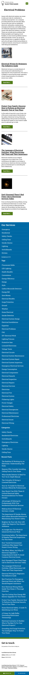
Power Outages (7, 403)
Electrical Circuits (8, 352)
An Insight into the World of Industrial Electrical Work (12, 531)
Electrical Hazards (8, 376)
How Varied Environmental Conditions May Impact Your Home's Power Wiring (12, 545)
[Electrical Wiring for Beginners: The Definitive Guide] (6, 57)
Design (4, 282)
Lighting (5, 246)
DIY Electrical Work (9, 336)
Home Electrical (7, 312)
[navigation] (27, 3)
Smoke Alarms (7, 243)
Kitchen (4, 253)
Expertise (5, 326)
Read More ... (7, 82)
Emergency (6, 229)
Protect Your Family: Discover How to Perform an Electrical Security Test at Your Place (13, 108)
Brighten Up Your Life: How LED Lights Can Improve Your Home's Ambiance (13, 524)
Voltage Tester (7, 349)
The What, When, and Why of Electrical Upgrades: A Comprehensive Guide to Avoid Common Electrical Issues (13, 553)
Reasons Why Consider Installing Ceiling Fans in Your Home (14, 470)
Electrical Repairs (8, 383)
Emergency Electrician (10, 442)
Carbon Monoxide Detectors (12, 289)
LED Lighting (6, 268)
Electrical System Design (11, 319)
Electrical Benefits (8, 299)
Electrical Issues (7, 420)
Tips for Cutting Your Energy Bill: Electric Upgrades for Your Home (14, 595)
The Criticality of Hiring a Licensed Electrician (11, 481)
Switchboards (7, 250)
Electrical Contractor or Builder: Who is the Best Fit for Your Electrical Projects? (13, 623)
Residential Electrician (10, 435)
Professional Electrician (10, 416)
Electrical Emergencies (10, 410)
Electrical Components (10, 373)
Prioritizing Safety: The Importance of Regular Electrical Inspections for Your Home (14, 537)
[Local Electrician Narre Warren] (9, 5)
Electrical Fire (7, 393)
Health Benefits (7, 272)
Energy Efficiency (8, 279)
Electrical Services (8, 386)
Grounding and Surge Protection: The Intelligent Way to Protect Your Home (13, 631)
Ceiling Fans (6, 240)
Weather (5, 309)
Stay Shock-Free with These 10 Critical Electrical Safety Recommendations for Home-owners (13, 494)
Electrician (6, 389)
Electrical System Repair (10, 359)
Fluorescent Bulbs (8, 265)
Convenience (6, 275)
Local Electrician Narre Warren (9, 665)
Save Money (6, 295)
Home (6, 668)
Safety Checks (7, 236)
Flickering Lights (8, 399)
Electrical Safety (8, 406)
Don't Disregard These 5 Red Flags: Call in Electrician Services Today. (12, 196)
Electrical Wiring (8, 423)
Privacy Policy (9, 666)
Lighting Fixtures (8, 339)
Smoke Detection (8, 315)
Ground (4, 305)
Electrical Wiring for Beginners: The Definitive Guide (14, 65)
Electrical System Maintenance (13, 356)
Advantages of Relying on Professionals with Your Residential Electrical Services (13, 503)
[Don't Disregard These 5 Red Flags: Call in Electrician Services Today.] (6, 188)
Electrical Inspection (9, 379)
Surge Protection (8, 302)
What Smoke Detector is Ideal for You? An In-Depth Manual (14, 476)
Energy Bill (6, 292)
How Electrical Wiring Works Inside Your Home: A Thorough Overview (13, 589)
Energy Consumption (9, 369)
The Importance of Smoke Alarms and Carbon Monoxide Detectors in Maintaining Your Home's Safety (14, 516)
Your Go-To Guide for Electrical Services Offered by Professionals (14, 487)
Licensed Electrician (9, 346)
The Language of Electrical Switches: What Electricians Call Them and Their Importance (14, 152)
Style (3, 285)
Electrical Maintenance (10, 413)
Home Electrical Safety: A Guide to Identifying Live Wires (14, 609)
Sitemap (15, 666)
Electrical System (8, 396)
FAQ (3, 332)
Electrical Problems (9, 329)
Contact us (4, 257)
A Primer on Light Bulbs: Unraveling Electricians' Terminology (10, 615)
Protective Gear (7, 342)
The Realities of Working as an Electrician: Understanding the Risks (13, 463)
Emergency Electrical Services (13, 366)
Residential (6, 233)
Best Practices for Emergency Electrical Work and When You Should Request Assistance (13, 581)
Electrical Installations (10, 322)
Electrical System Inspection (12, 362)
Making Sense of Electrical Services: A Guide (11, 510)
